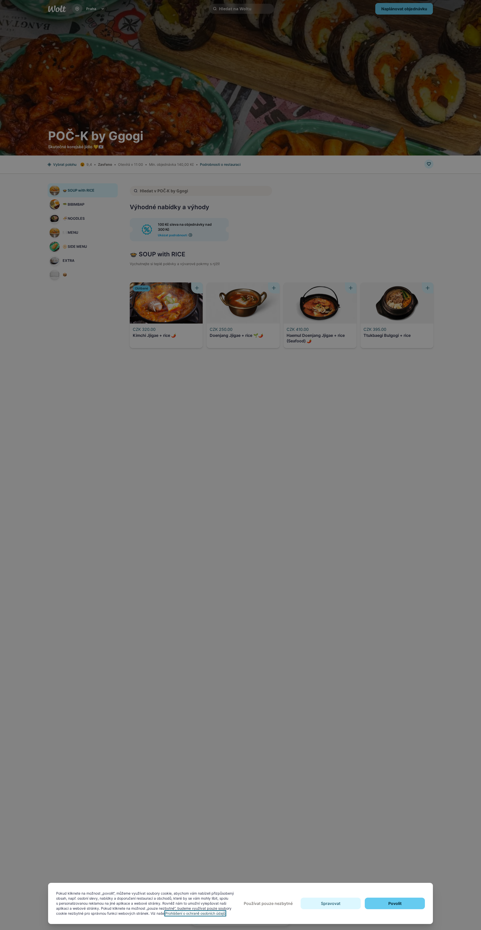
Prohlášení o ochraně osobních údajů (195, 913)
